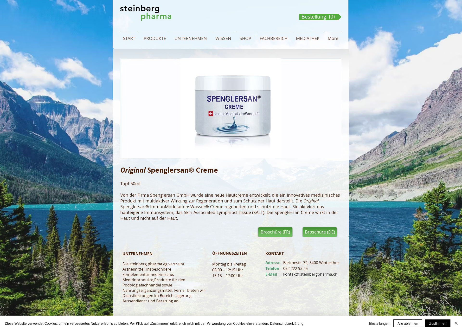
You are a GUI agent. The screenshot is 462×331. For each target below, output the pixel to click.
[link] (319, 17)
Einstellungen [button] (379, 323)
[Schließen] (456, 323)
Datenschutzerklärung (286, 323)
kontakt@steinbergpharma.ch (310, 274)
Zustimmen (437, 323)
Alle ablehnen (408, 323)
